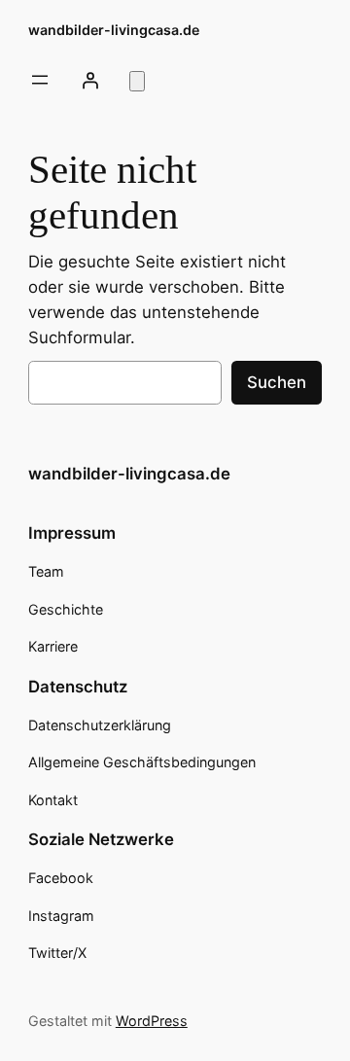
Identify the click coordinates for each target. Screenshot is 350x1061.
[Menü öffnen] (40, 79)
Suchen (276, 382)
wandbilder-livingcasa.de (113, 29)
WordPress (152, 1020)
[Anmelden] (90, 79)
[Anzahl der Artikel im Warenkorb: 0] (137, 81)
